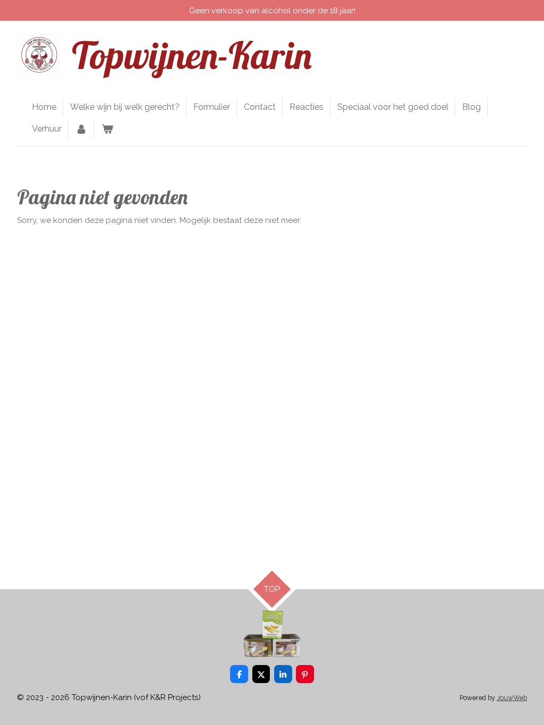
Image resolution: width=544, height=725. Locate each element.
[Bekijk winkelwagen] (107, 129)
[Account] (81, 129)
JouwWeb (512, 698)
